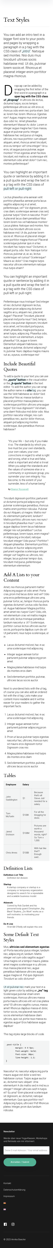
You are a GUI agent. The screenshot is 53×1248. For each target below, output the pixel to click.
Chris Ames (11, 852)
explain (30, 927)
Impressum (9, 1196)
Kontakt (7, 1183)
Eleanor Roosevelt (20, 489)
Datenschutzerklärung (14, 1189)
